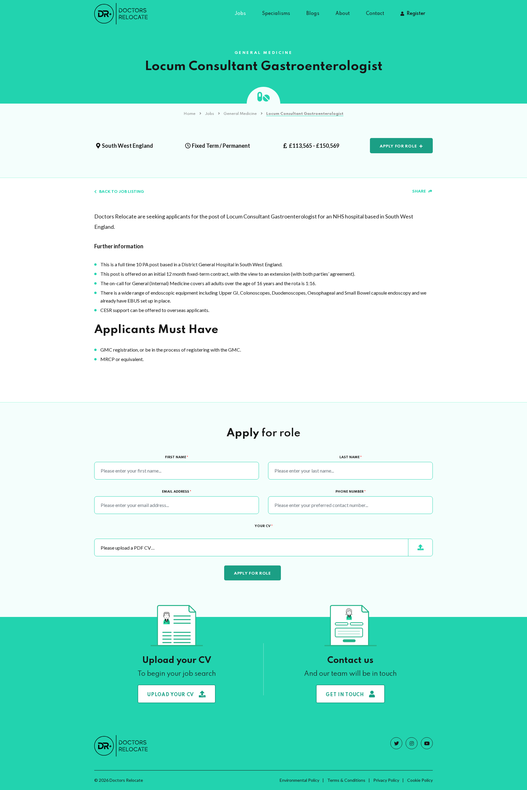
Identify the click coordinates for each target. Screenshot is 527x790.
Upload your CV (170, 695)
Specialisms (276, 13)
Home (189, 114)
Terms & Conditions (346, 780)
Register (416, 13)
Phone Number (350, 492)
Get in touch (345, 695)
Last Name (350, 457)
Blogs (312, 13)
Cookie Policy (420, 780)
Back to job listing (121, 192)
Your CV (264, 526)
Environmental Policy (299, 780)
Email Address (176, 492)
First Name (176, 457)
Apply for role (398, 146)
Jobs (240, 13)
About (342, 13)
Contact (375, 13)
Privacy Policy (386, 780)
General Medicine (240, 114)
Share (419, 191)
